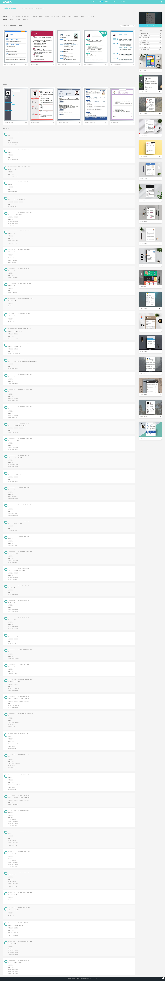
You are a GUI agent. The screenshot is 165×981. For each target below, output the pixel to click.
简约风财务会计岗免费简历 (13, 142)
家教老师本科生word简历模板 (63, 122)
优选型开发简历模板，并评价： (23, 754)
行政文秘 (70, 16)
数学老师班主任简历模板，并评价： (24, 181)
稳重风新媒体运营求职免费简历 (13, 901)
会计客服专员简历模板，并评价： (24, 810)
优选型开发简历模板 (11, 726)
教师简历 (41, 16)
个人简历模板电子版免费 (12, 225)
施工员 (92, 16)
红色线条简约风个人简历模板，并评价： (25, 389)
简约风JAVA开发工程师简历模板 (13, 307)
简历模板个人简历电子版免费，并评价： (25, 212)
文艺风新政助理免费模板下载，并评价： (25, 374)
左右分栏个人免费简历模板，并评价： (24, 230)
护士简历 (29, 16)
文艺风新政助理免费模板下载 (13, 383)
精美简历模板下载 (150, 25)
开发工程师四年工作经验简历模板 (14, 722)
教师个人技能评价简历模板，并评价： (24, 166)
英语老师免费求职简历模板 (13, 594)
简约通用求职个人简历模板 (13, 823)
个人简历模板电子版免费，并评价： (24, 249)
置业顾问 (64, 16)
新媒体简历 (59, 16)
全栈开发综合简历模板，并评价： (24, 774)
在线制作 (92, 1)
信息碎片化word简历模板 (8, 122)
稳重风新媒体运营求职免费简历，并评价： (25, 892)
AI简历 (99, 1)
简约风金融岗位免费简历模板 (89, 64)
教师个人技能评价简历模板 (13, 176)
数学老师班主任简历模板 (12, 191)
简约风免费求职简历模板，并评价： (24, 568)
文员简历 (47, 16)
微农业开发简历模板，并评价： (23, 733)
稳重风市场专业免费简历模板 (13, 498)
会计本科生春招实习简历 (35, 122)
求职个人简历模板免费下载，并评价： (24, 149)
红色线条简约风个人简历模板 (13, 398)
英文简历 (29, 19)
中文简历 (12, 19)
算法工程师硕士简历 (114, 122)
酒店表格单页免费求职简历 (13, 432)
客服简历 (82, 16)
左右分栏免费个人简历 (12, 643)
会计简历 (24, 16)
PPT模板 (114, 1)
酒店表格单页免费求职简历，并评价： (24, 423)
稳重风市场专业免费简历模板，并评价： (25, 504)
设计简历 (76, 16)
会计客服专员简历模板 (12, 819)
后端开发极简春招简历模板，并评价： (24, 313)
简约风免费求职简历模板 (12, 562)
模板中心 (84, 1)
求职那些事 (122, 1)
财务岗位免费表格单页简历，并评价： (24, 617)
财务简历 (35, 16)
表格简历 (24, 19)
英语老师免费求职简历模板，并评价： (24, 585)
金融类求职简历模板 (34, 64)
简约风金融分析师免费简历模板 (9, 64)
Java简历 (12, 16)
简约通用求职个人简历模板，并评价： (24, 851)
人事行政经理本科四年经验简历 (89, 122)
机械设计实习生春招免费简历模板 (14, 353)
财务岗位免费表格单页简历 (13, 611)
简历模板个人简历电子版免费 (13, 221)
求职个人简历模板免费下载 (13, 144)
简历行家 (107, 1)
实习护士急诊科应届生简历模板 (13, 658)
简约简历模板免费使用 (12, 206)
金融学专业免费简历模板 (62, 64)
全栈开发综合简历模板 (12, 748)
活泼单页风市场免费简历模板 (13, 932)
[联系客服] (163, 978)
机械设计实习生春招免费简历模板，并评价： (25, 343)
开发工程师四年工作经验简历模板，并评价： (25, 713)
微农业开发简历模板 (11, 724)
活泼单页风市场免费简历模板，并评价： (25, 922)
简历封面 (18, 19)
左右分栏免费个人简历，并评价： (24, 634)
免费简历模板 (13, 25)
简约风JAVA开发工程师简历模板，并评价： (25, 298)
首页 (77, 1)
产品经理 (53, 16)
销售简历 (18, 16)
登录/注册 (159, 2)
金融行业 (20, 25)
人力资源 (87, 16)
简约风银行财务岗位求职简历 (116, 64)
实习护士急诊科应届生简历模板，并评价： (25, 649)
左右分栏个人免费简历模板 (13, 223)
